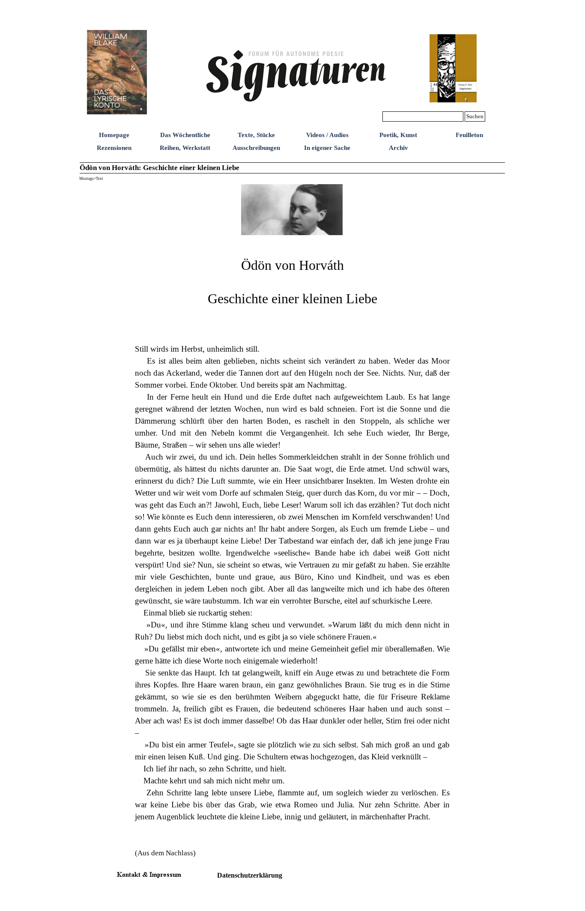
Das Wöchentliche (185, 134)
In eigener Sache (327, 147)
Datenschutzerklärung (249, 875)
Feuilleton (469, 134)
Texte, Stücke (256, 134)
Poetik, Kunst (398, 134)
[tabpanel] (292, 549)
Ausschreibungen (256, 147)
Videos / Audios (327, 134)
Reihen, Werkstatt (185, 147)
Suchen (475, 116)
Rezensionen (114, 147)
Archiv (398, 147)
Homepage (114, 134)
